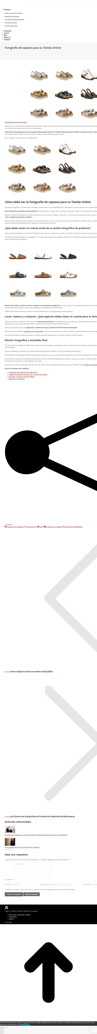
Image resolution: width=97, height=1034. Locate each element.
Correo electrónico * (47, 884)
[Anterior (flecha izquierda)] (1, 1031)
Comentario (9, 879)
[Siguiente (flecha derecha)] (2, 1031)
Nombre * (8, 884)
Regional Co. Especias (17, 379)
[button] (14, 6)
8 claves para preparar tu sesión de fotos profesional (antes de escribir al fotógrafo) (36, 835)
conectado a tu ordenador (33, 331)
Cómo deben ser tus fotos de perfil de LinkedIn (22, 847)
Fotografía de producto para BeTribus (23, 372)
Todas (24, 122)
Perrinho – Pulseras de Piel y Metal (21, 377)
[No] (29, 1025)
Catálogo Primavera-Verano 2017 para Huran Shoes (28, 374)
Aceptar (25, 1025)
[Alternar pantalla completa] (4, 1027)
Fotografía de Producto (13, 122)
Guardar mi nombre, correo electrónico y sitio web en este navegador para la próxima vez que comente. (41, 889)
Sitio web (86, 884)
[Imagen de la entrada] (10, 833)
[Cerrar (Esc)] (1, 1027)
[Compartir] (2, 1027)
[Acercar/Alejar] (6, 1027)
